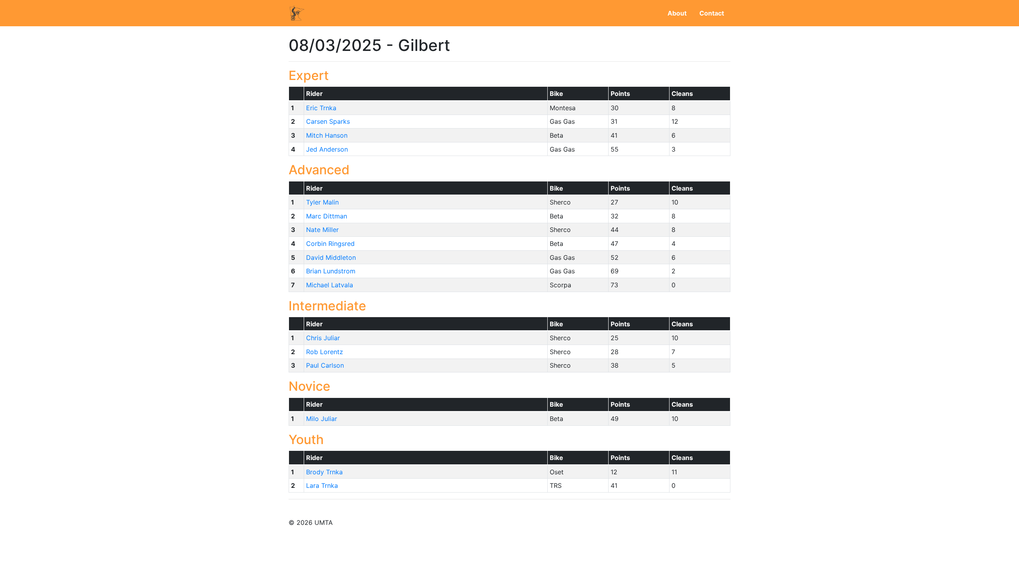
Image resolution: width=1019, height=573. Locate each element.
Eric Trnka (321, 108)
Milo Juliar (321, 419)
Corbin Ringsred (330, 244)
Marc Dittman (326, 216)
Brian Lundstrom (330, 271)
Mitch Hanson (326, 135)
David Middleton (331, 257)
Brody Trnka (324, 472)
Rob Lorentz (324, 352)
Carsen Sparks (328, 121)
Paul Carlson (325, 365)
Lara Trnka (322, 485)
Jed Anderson (327, 149)
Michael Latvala (329, 285)
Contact (711, 13)
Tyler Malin (322, 202)
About (677, 13)
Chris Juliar (323, 338)
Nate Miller (322, 230)
